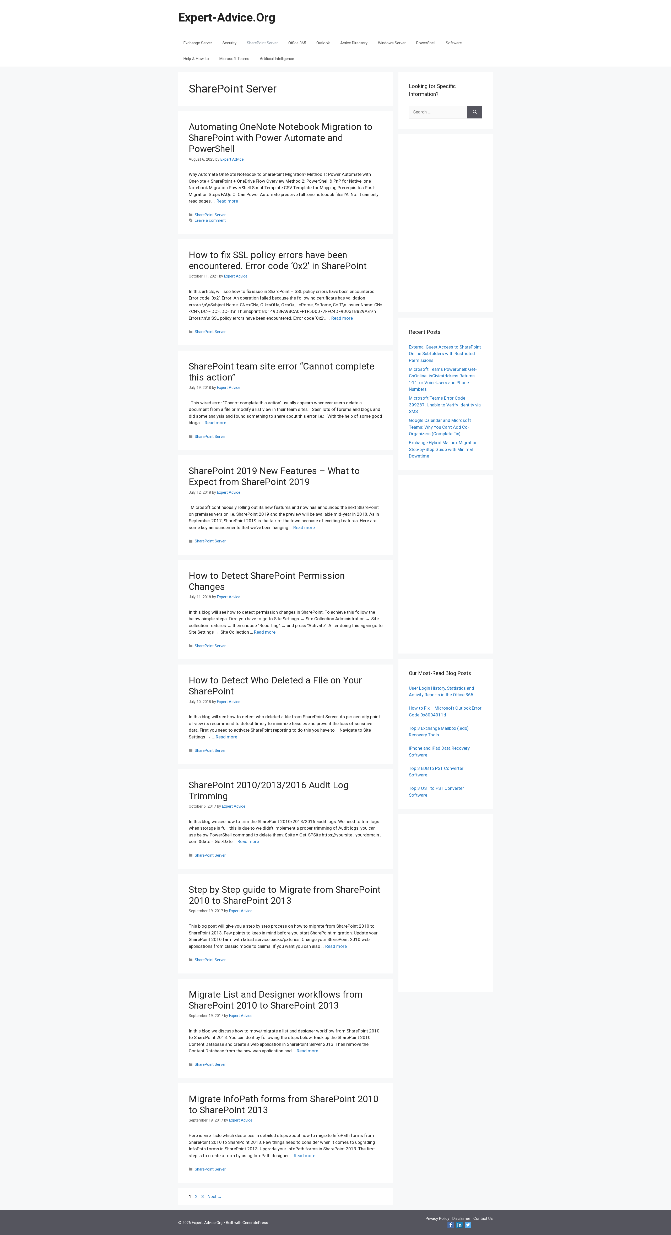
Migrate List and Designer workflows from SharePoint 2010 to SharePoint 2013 (275, 1000)
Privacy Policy (437, 1218)
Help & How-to (196, 58)
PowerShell (425, 43)
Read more (227, 201)
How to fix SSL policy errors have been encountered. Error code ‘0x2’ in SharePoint (278, 260)
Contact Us (483, 1218)
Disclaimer (461, 1218)
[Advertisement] (445, 223)
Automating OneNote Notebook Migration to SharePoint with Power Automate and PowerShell (280, 138)
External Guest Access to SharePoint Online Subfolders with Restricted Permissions (445, 353)
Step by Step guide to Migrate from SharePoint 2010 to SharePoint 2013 (285, 895)
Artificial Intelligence (277, 58)
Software (454, 43)
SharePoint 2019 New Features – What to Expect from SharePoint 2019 (274, 476)
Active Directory (353, 43)
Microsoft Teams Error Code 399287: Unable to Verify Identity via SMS (445, 404)
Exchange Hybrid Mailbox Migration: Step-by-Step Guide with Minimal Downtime (444, 449)
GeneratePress (255, 1222)
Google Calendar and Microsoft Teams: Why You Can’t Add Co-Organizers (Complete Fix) (440, 427)
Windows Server (392, 43)
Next (215, 1196)
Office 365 (297, 43)
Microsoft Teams (234, 58)
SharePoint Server (262, 43)
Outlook (323, 43)
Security (229, 43)
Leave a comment (210, 220)
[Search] (474, 112)
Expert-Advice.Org (226, 17)
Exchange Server (197, 43)
